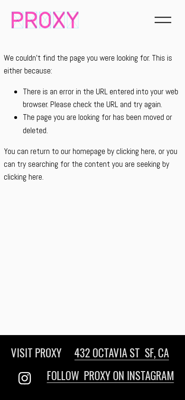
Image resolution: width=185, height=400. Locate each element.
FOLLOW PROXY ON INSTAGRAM (110, 375)
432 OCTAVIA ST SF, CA (121, 352)
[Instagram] (24, 378)
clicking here (135, 151)
